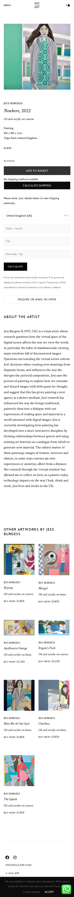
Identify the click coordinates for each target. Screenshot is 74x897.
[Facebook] (7, 857)
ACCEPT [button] (49, 891)
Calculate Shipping (37, 185)
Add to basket (37, 170)
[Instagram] (15, 857)
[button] (7, 4)
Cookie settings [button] (31, 892)
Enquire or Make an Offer (37, 299)
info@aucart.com (18, 864)
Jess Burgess (13, 103)
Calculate (15, 266)
